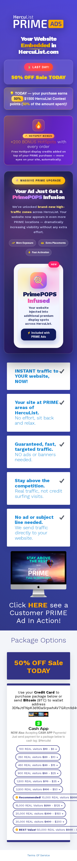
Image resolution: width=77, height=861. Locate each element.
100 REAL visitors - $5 (36, 748)
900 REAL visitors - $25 (37, 773)
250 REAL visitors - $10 (36, 757)
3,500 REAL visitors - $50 (37, 789)
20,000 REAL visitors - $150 (38, 813)
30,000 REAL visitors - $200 (39, 821)
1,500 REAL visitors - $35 (37, 781)
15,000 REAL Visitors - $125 (38, 805)
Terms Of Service (38, 855)
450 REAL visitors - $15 (36, 765)
